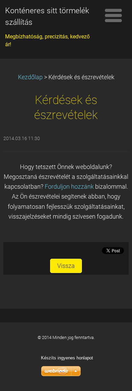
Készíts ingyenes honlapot (67, 357)
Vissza (66, 265)
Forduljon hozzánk (69, 186)
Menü (113, 15)
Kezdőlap (30, 77)
